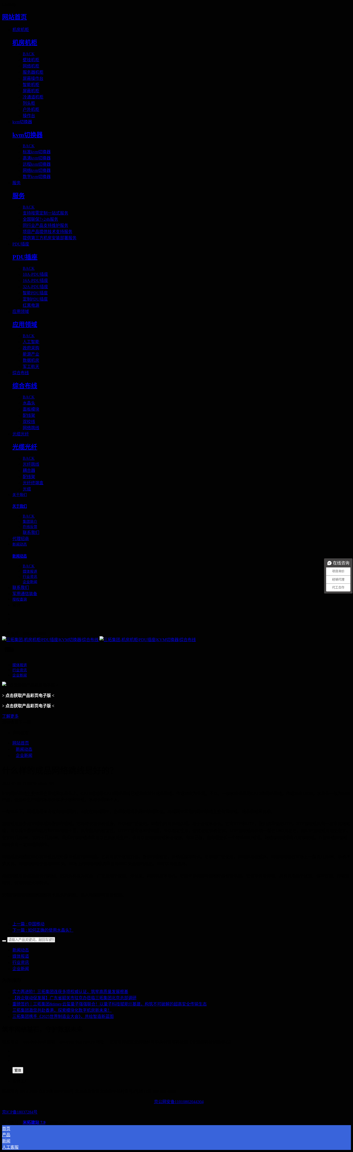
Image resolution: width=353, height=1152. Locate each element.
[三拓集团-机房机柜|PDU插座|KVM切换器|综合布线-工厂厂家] (176, 639)
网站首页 (14, 17)
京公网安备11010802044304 (179, 1102)
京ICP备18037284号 (19, 1112)
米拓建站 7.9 (34, 1122)
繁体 (17, 1070)
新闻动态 (24, 749)
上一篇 (28, 924)
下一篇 (42, 930)
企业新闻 (24, 755)
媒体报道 (20, 956)
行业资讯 (20, 962)
